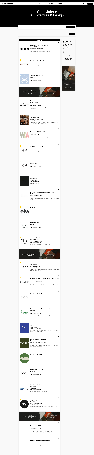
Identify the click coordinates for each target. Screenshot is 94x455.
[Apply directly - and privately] (63, 48)
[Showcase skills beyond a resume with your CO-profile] (63, 52)
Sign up (72, 33)
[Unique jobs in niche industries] (63, 45)
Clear (70, 26)
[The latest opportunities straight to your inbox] (63, 55)
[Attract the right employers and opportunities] (63, 59)
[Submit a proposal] (58, 42)
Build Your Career (68, 87)
